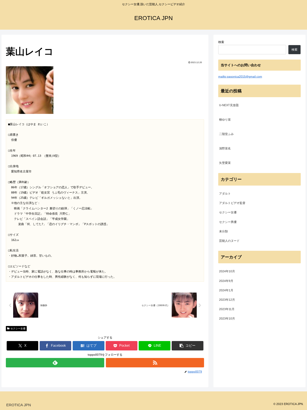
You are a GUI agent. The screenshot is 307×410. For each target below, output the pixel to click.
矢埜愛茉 (225, 162)
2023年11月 (227, 309)
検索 (221, 42)
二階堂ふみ (226, 134)
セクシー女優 (17, 328)
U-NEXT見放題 (229, 105)
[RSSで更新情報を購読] (155, 362)
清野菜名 (225, 148)
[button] (187, 345)
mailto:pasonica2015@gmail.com (240, 76)
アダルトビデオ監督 (232, 203)
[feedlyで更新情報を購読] (55, 362)
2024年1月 (226, 290)
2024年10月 (227, 271)
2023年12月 (227, 299)
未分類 (223, 231)
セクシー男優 (228, 221)
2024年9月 (226, 280)
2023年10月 (227, 318)
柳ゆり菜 (225, 119)
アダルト (225, 193)
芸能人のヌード (229, 240)
